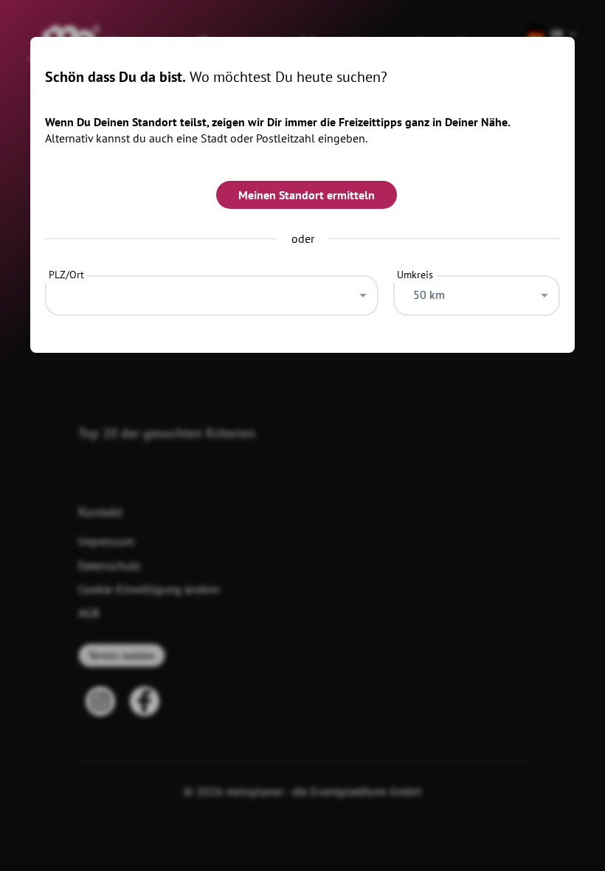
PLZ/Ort (66, 274)
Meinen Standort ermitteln (306, 194)
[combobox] (211, 291)
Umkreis (415, 274)
